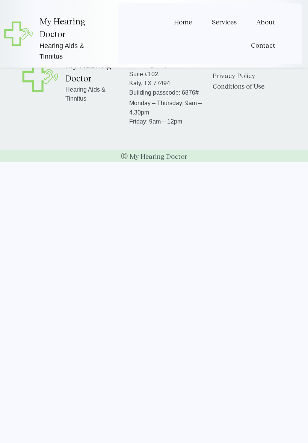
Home (183, 22)
